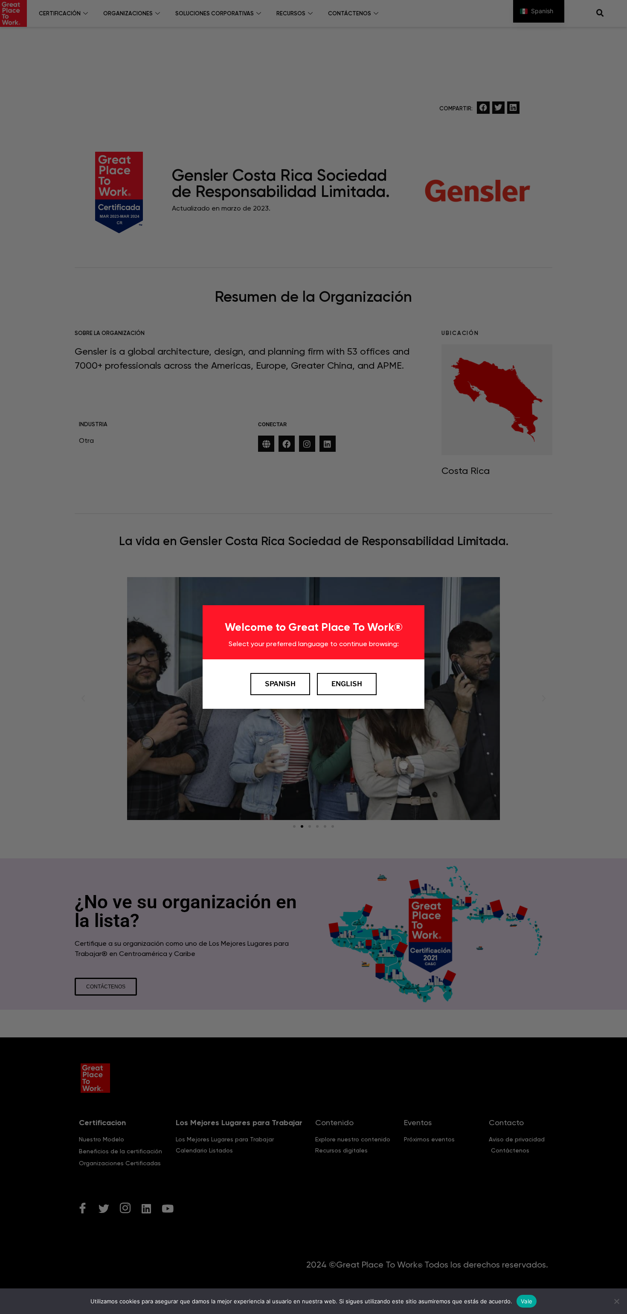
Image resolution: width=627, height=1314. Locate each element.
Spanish (280, 684)
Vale (526, 1300)
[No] (616, 1301)
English (346, 684)
